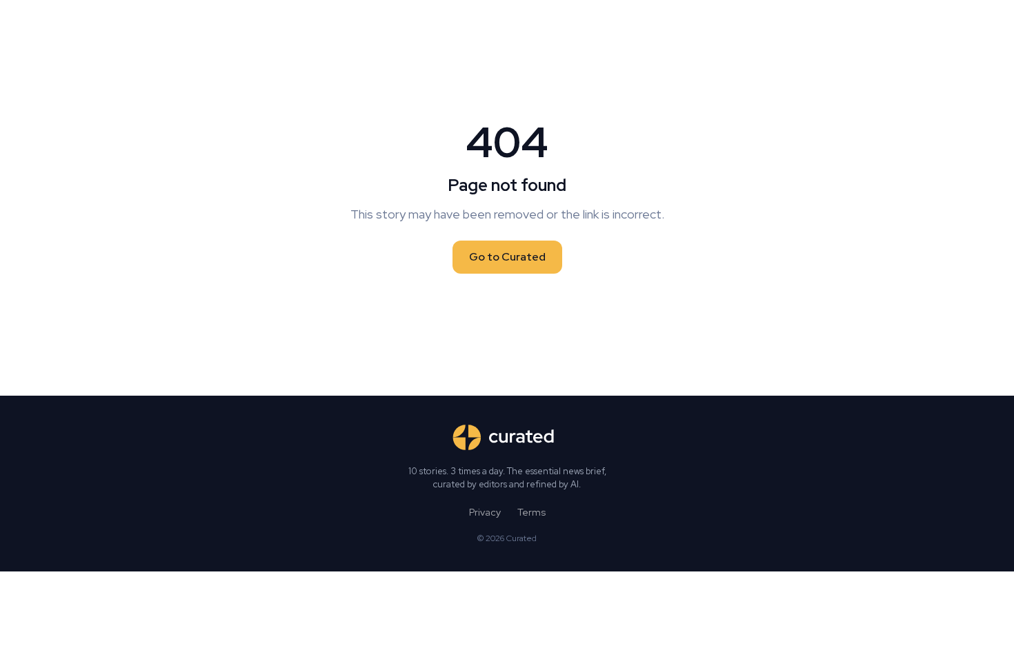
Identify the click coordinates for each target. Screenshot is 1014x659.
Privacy (485, 512)
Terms (531, 512)
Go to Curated (507, 257)
